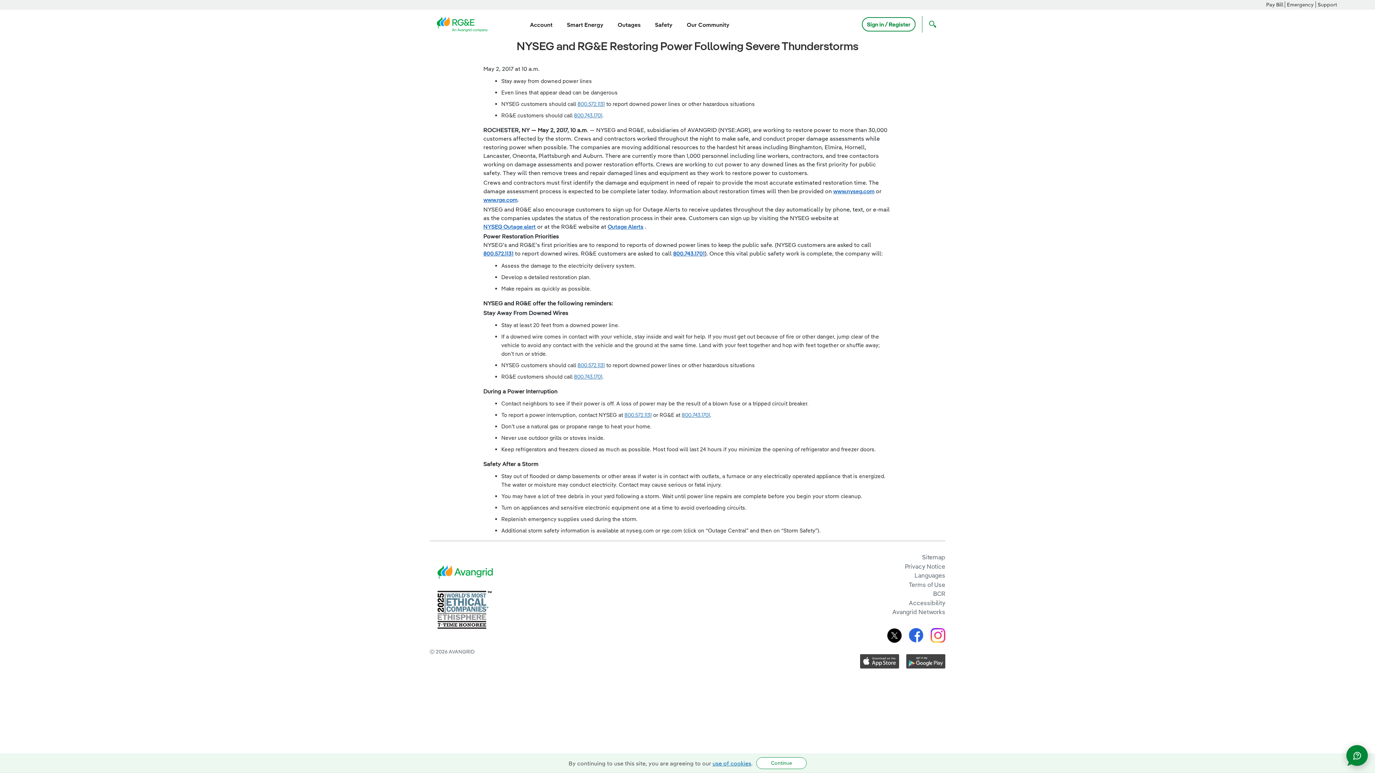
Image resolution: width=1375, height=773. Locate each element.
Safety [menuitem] (663, 24)
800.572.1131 (591, 104)
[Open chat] (1357, 755)
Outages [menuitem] (629, 24)
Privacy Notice (925, 566)
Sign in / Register (889, 24)
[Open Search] (931, 24)
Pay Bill (1274, 4)
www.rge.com (500, 199)
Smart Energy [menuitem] (585, 24)
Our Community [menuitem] (708, 24)
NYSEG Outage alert (509, 226)
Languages (930, 575)
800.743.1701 (588, 115)
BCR (939, 593)
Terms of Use (927, 584)
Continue (781, 763)
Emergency (1300, 4)
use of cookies (732, 763)
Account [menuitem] (541, 24)
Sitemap (933, 557)
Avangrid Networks (918, 612)
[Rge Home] (464, 23)
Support (1327, 4)
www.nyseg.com (853, 191)
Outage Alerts (625, 226)
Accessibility (927, 603)
